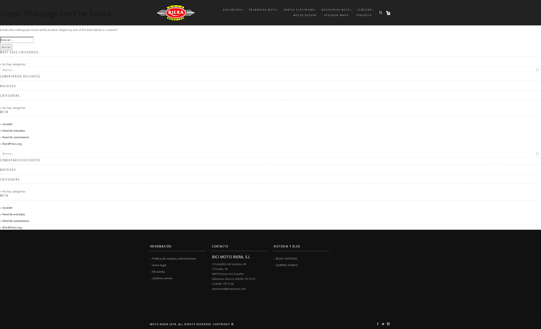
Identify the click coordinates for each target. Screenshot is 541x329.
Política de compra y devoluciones (174, 258)
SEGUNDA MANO (336, 15)
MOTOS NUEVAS (305, 15)
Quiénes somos (162, 278)
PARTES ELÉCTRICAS (299, 9)
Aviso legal (159, 265)
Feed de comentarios (15, 137)
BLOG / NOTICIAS (286, 258)
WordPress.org (12, 144)
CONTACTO (364, 15)
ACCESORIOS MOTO (336, 9)
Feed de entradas (13, 131)
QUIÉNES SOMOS (287, 265)
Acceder (7, 124)
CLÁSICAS (365, 9)
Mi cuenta (158, 272)
